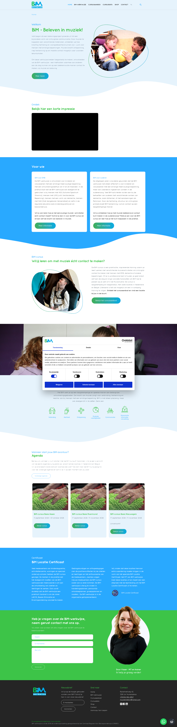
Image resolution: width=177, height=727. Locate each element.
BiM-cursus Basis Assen (44, 514)
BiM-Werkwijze (80, 4)
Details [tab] (88, 347)
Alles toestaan (118, 385)
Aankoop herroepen (99, 710)
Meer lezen (40, 76)
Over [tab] (119, 347)
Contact (124, 4)
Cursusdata (107, 4)
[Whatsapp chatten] (163, 721)
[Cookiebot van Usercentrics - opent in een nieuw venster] (123, 340)
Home (70, 4)
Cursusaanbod (94, 4)
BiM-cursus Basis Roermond (84, 514)
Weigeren (59, 385)
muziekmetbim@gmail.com (130, 700)
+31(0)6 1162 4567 (127, 697)
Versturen (38, 667)
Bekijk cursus (42, 526)
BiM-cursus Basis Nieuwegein (123, 514)
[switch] (77, 376)
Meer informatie (45, 226)
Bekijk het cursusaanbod (106, 300)
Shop (117, 4)
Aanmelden (68, 709)
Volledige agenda (41, 476)
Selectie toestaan (88, 385)
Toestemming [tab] (58, 347)
